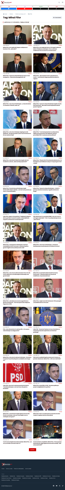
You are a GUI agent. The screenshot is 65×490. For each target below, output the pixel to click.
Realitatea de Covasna (47, 476)
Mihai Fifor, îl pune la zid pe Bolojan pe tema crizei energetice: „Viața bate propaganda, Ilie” (16, 76)
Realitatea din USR (38, 476)
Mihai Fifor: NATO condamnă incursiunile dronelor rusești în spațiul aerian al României (46, 414)
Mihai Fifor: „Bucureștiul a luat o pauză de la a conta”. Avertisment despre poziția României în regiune (46, 77)
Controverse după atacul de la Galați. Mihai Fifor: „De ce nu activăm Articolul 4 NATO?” (17, 442)
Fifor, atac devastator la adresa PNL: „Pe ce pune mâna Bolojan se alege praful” (16, 329)
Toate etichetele (58, 17)
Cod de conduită (28, 468)
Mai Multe (32, 449)
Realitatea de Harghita (17, 478)
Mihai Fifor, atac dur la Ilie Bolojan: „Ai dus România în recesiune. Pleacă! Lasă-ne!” (17, 104)
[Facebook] (8, 9)
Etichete (11, 14)
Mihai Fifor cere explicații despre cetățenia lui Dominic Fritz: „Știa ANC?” (15, 48)
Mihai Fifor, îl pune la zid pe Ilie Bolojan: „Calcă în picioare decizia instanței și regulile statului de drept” (46, 190)
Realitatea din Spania (15, 480)
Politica (30, 45)
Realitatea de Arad (35, 478)
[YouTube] (24, 9)
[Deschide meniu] (62, 2)
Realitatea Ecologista (20, 476)
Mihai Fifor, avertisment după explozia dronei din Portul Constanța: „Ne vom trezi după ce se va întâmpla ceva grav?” (16, 415)
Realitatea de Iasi (52, 478)
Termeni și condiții (9, 468)
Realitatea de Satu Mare (6, 480)
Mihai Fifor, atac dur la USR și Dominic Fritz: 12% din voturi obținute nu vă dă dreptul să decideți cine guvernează (16, 274)
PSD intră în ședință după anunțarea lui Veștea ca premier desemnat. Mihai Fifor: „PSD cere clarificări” (47, 358)
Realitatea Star (12, 476)
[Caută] (59, 2)
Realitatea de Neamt (29, 476)
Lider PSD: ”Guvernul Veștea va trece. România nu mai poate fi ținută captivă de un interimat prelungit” (46, 330)
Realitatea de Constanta (26, 478)
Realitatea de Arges (44, 478)
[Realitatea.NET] (6, 3)
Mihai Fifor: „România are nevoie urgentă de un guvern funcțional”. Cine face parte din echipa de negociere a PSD (16, 302)
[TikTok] (56, 9)
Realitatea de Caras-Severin (6, 478)
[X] (40, 9)
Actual (60, 411)
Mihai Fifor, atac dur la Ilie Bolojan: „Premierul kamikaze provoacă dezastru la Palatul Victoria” (46, 245)
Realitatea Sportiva (5, 476)
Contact (3, 468)
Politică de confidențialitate (19, 468)
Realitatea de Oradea (56, 476)
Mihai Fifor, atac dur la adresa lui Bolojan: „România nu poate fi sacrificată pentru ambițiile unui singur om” (17, 359)
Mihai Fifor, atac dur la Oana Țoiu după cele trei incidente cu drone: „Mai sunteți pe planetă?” (16, 160)
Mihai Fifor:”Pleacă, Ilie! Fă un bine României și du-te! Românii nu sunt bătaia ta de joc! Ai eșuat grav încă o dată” (47, 161)
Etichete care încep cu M (20, 14)
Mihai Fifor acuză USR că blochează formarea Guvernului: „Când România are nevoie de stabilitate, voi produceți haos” (45, 274)
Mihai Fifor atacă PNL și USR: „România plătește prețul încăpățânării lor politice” (46, 386)
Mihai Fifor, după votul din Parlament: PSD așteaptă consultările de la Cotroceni (47, 301)
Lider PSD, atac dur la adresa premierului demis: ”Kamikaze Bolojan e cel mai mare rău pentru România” (16, 387)
